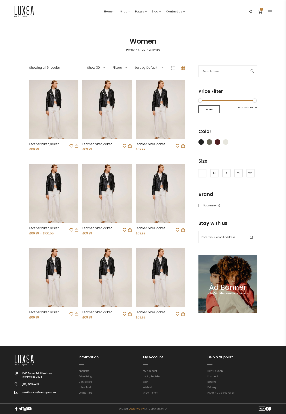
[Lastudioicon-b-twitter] (21, 409)
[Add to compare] (59, 117)
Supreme (209, 205)
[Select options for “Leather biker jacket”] (130, 146)
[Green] (209, 142)
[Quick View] (48, 117)
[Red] (217, 142)
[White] (225, 142)
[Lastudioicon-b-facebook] (16, 409)
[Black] (201, 142)
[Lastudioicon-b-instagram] (25, 409)
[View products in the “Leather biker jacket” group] (76, 230)
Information (88, 357)
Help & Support (220, 357)
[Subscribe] (251, 237)
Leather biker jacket (44, 144)
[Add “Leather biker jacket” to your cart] (76, 146)
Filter (209, 109)
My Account (153, 357)
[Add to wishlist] (71, 146)
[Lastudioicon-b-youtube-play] (29, 409)
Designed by (136, 408)
